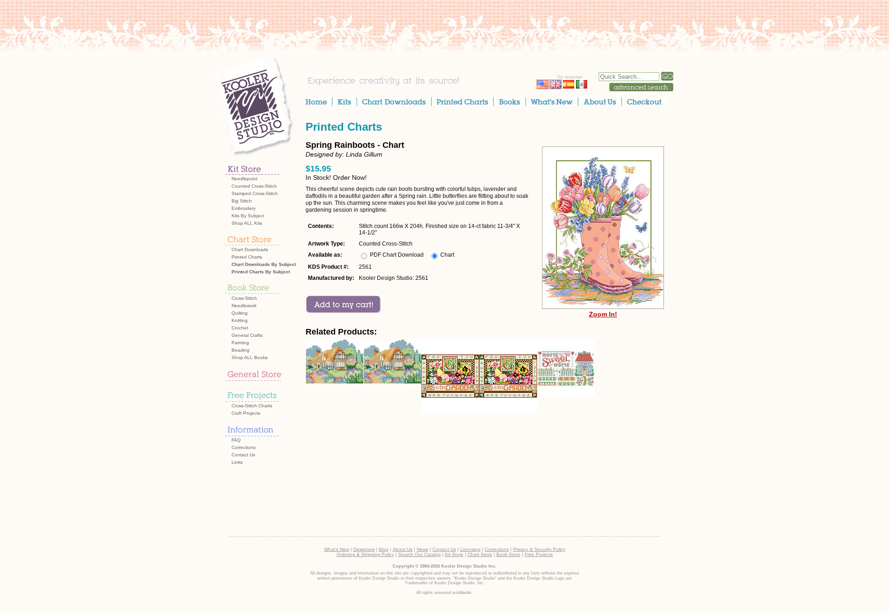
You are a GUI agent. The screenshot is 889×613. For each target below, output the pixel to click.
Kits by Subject (248, 215)
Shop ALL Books (250, 357)
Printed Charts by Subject (261, 271)
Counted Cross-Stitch (254, 186)
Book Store (508, 554)
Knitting (240, 320)
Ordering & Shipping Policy (365, 554)
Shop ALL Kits (247, 223)
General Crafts (247, 335)
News (422, 549)
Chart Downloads (250, 249)
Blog (383, 549)
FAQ (236, 439)
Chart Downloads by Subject (264, 264)
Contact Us (243, 454)
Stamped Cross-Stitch (255, 193)
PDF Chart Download (397, 255)
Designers (364, 549)
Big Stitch (242, 200)
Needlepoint (244, 178)
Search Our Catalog (419, 554)
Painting (240, 342)
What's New (336, 549)
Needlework (244, 305)
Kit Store (454, 554)
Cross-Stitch (244, 298)
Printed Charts (247, 256)
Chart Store (480, 554)
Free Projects (539, 554)
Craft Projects (246, 413)
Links (237, 462)
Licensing (470, 549)
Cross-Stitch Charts (252, 405)
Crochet (240, 327)
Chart (447, 255)
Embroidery (244, 208)
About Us (403, 549)
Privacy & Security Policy (539, 549)
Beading (241, 350)
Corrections (244, 447)
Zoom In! (603, 314)
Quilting (240, 313)
